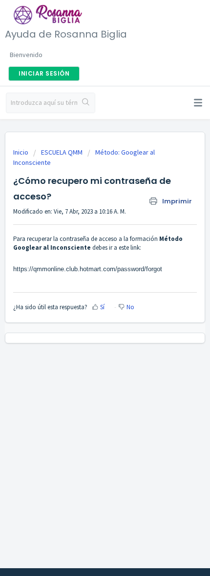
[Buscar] (86, 103)
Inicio (21, 152)
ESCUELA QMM (62, 152)
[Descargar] (87, 282)
